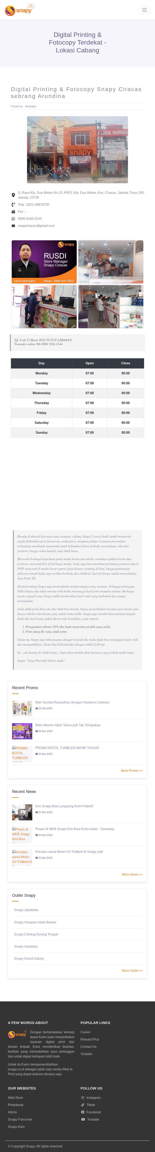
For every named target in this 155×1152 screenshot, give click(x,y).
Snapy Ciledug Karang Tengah (36, 934)
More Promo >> (132, 770)
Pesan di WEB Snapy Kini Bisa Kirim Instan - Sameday (74, 829)
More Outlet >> (132, 970)
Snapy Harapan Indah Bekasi (35, 922)
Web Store (15, 1097)
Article (12, 1112)
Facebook (93, 1112)
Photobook (15, 1105)
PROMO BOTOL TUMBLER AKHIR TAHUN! (67, 748)
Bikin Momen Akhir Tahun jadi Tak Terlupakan (68, 725)
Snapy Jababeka (26, 910)
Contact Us (88, 1046)
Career (85, 1032)
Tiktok (90, 1105)
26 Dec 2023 (45, 731)
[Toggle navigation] (144, 10)
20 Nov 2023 (45, 754)
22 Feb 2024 (45, 708)
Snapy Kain (16, 1126)
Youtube (86, 1054)
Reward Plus (90, 1039)
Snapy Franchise (20, 1119)
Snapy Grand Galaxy (29, 958)
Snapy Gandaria (26, 946)
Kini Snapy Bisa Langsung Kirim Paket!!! (64, 806)
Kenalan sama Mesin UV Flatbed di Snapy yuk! (69, 851)
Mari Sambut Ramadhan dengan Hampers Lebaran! (72, 702)
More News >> (132, 874)
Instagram (93, 1097)
